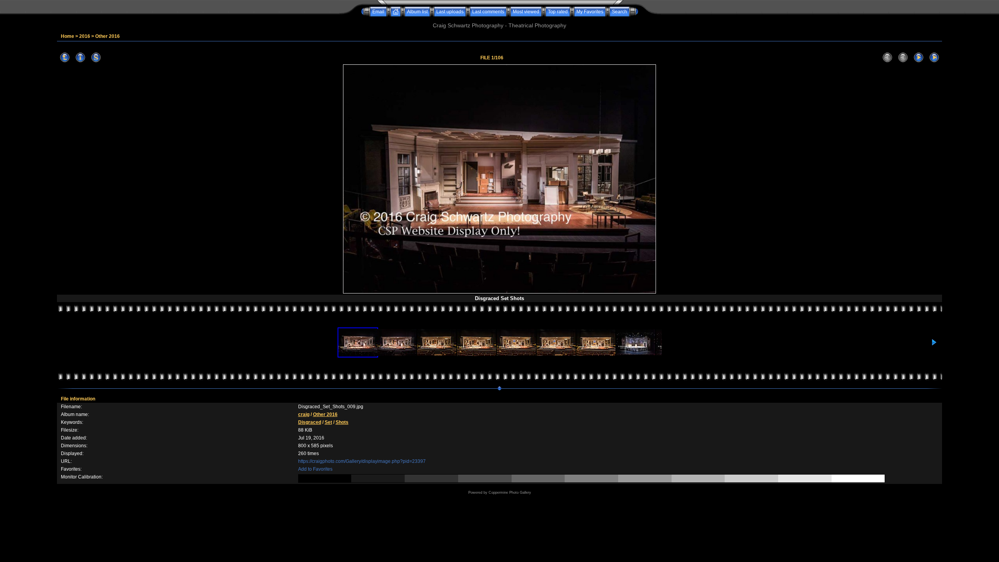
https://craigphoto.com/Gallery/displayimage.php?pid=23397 (362, 461)
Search (619, 11)
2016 (84, 36)
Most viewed (526, 11)
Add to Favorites (315, 469)
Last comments (488, 11)
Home (67, 36)
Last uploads (450, 11)
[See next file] (918, 57)
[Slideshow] (96, 57)
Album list (417, 11)
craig (303, 414)
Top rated (558, 11)
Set (328, 422)
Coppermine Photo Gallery (510, 492)
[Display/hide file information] (80, 57)
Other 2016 (107, 36)
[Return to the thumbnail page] (65, 57)
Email (378, 11)
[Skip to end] (934, 57)
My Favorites (589, 11)
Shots (342, 422)
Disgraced (309, 422)
